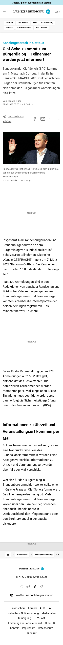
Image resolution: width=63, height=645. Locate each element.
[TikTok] (35, 586)
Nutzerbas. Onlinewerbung (23, 613)
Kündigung (24, 618)
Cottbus (9, 22)
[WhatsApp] (28, 586)
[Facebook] (41, 586)
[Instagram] (21, 586)
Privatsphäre (17, 608)
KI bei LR (50, 623)
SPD (35, 22)
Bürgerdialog (33, 480)
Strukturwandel (24, 27)
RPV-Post (39, 618)
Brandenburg (47, 22)
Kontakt (14, 628)
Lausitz (9, 27)
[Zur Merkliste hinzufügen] (58, 119)
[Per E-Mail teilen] (42, 119)
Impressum (28, 628)
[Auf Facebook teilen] (34, 119)
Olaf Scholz (23, 22)
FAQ (50, 608)
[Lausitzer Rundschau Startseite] (32, 11)
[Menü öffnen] (4, 12)
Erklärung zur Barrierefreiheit (25, 623)
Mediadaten (48, 613)
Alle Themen (41, 27)
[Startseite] (8, 554)
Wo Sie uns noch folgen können (34, 595)
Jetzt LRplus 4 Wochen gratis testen (31, 2)
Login (57, 11)
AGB (42, 608)
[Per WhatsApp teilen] (49, 119)
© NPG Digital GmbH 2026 (31, 576)
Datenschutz (45, 628)
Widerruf (32, 633)
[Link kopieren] (28, 119)
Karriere (32, 608)
